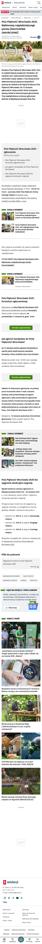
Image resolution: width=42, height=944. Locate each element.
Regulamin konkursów (18, 934)
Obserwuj (14, 607)
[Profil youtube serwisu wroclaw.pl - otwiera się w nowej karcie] (17, 898)
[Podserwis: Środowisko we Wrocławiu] (18, 3)
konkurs (23, 580)
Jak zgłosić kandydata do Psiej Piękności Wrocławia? (22, 168)
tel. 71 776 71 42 (8, 890)
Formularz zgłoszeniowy (21, 328)
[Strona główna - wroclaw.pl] (6, 2)
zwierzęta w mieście (10, 580)
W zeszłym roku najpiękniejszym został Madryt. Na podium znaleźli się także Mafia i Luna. (19, 198)
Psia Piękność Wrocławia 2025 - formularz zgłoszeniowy (18, 161)
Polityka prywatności (33, 934)
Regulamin (6, 934)
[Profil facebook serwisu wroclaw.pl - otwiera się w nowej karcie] (13, 898)
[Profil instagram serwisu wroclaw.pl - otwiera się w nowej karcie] (5, 898)
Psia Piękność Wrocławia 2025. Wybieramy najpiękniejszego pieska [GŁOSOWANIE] (20, 262)
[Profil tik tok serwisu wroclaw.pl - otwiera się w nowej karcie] (9, 898)
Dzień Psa (33, 580)
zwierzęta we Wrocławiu (11, 576)
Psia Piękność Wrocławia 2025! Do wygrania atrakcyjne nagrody (19, 175)
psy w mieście (28, 576)
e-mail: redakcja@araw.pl (12, 893)
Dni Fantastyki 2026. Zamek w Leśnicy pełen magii (25, 13)
